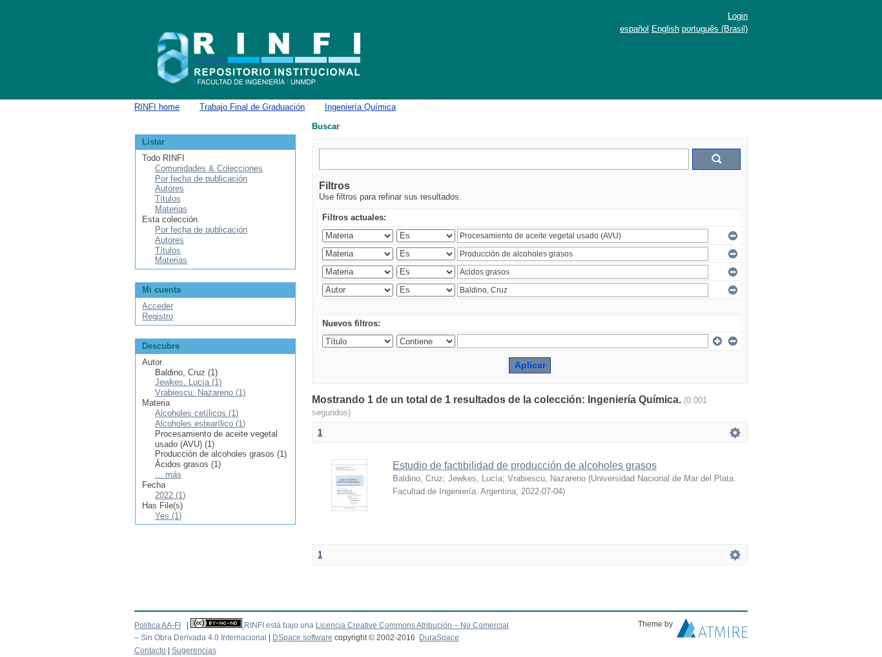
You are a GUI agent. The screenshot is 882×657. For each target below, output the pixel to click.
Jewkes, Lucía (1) (188, 382)
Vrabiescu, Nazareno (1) (200, 392)
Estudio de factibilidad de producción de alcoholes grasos (525, 465)
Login (738, 16)
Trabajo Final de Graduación (252, 107)
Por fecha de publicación (201, 178)
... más (168, 474)
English (665, 29)
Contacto (150, 650)
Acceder (157, 306)
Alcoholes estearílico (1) (200, 423)
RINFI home (156, 107)
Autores (169, 188)
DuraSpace (439, 637)
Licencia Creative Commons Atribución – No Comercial (412, 625)
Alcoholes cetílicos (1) (196, 413)
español (634, 29)
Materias (171, 209)
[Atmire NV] (712, 631)
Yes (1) (168, 516)
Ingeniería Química (360, 107)
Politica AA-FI (157, 625)
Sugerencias (194, 650)
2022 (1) (170, 495)
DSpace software (302, 637)
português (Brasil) (715, 29)
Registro (157, 316)
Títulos (168, 198)
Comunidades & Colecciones (209, 168)
